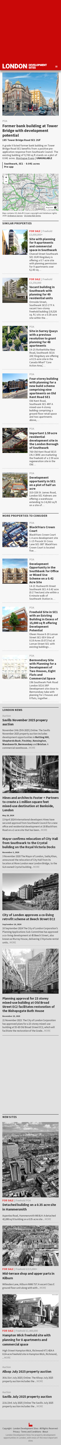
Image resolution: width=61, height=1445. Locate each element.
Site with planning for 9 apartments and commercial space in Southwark (43, 244)
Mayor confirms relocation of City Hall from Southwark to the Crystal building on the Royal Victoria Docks (30, 843)
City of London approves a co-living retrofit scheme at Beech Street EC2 (28, 917)
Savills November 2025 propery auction (25, 722)
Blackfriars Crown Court (42, 529)
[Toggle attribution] (55, 207)
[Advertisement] (30, 30)
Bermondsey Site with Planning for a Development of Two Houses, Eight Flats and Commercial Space (42, 669)
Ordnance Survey (15, 215)
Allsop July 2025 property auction (26, 1371)
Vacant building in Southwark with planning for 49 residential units (42, 292)
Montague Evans (25, 158)
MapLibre (49, 207)
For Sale (35, 231)
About (45, 1431)
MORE (32, 747)
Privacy (16, 1431)
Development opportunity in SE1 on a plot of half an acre (42, 483)
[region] (30, 192)
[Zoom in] (6, 177)
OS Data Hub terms (32, 215)
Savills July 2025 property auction (27, 1396)
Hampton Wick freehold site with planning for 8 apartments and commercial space (26, 1339)
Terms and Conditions (31, 1431)
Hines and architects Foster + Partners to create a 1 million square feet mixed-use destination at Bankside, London (30, 803)
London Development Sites (25, 1428)
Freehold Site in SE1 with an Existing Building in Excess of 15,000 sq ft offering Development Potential (43, 621)
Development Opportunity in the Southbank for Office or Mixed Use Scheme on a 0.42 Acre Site (44, 573)
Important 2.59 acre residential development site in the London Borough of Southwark (43, 440)
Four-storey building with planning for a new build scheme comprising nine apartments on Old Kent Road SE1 (43, 388)
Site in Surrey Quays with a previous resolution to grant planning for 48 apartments (43, 338)
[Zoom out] (6, 181)
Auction (6, 1367)
